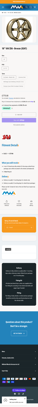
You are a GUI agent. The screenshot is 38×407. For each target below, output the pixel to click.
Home (4, 12)
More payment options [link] (19, 124)
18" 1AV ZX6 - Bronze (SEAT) (14, 12)
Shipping (11, 98)
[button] (3, 7)
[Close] (25, 399)
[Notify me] (31, 227)
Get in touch (17, 333)
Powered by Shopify (29, 399)
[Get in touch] (31, 7)
